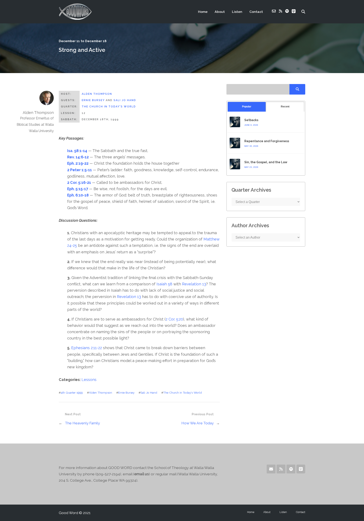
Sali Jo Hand (125, 100)
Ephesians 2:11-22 (86, 348)
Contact (256, 12)
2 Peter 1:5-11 (79, 170)
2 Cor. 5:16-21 (79, 182)
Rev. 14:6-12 (78, 157)
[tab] (247, 107)
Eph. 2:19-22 (77, 163)
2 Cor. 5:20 (174, 319)
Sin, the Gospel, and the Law (265, 162)
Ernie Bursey (93, 100)
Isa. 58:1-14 (77, 150)
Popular (246, 106)
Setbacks (251, 120)
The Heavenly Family (82, 423)
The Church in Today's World (109, 106)
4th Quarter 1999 (72, 392)
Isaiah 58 (164, 284)
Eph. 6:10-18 (78, 195)
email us (141, 474)
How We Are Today (197, 423)
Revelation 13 (194, 284)
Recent (285, 106)
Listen (237, 12)
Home (202, 12)
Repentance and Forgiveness (266, 141)
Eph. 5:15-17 (77, 189)
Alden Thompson (97, 93)
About (220, 12)
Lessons (89, 379)
